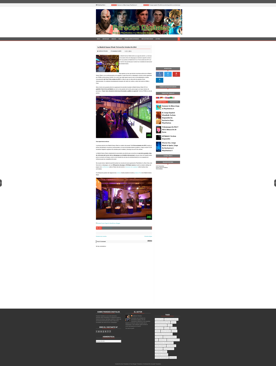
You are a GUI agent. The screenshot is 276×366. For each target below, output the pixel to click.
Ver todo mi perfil (129, 328)
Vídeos (120, 38)
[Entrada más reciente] (1, 183)
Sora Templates (125, 364)
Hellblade (158, 331)
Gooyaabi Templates (156, 364)
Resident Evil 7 (162, 339)
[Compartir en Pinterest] (131, 51)
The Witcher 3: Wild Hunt (161, 351)
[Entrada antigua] (275, 183)
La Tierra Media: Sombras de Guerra (164, 334)
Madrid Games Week (107, 228)
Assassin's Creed (159, 319)
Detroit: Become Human (161, 325)
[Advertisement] (124, 291)
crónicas (119, 173)
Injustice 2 (174, 331)
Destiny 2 (173, 322)
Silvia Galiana (159, 169)
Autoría (158, 38)
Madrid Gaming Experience (132, 38)
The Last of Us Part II (168, 348)
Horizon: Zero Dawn (165, 331)
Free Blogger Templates (136, 364)
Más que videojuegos (147, 38)
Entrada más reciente (101, 236)
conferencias (105, 167)
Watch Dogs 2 (173, 357)
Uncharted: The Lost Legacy (162, 357)
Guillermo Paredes (137, 316)
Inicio (98, 38)
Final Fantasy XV (159, 328)
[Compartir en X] (128, 51)
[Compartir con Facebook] (129, 51)
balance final (138, 173)
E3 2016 (170, 325)
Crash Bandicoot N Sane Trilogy (163, 322)
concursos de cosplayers (131, 167)
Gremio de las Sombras (162, 167)
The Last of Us (159, 348)
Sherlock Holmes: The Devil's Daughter (164, 342)
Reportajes (106, 38)
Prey (157, 339)
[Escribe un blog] (126, 51)
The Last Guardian (171, 345)
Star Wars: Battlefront (160, 345)
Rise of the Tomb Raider (173, 339)
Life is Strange (159, 337)
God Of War (173, 328)
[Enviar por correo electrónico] (125, 51)
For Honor (167, 328)
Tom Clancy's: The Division (161, 354)
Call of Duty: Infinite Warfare (171, 319)
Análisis (113, 38)
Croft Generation (160, 166)
